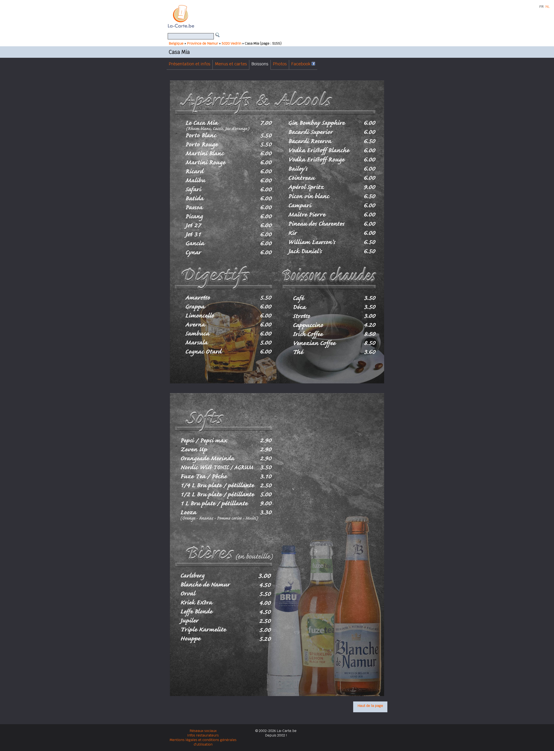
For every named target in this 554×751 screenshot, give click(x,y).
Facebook (301, 64)
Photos (280, 64)
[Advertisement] (282, 16)
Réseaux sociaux (203, 730)
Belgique (176, 43)
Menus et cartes (231, 64)
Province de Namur (202, 43)
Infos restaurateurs (203, 735)
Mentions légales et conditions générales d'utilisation (203, 742)
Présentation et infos (189, 64)
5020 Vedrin (231, 43)
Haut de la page (370, 705)
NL (547, 6)
